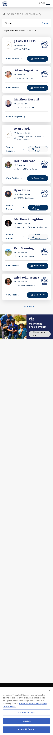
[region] (26, 711)
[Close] (49, 691)
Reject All (26, 721)
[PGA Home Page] (5, 3)
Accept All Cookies (26, 729)
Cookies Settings (26, 712)
